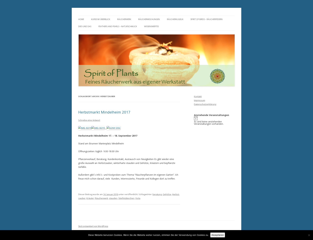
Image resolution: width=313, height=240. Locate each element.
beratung (157, 194)
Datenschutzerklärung (205, 104)
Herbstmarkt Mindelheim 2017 (104, 112)
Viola (137, 198)
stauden (113, 198)
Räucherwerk (124, 19)
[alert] (214, 120)
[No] (309, 235)
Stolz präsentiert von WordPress (93, 226)
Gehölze (167, 194)
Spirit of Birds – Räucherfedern (206, 19)
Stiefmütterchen (126, 198)
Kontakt (198, 96)
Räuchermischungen (149, 19)
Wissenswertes (151, 26)
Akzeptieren (217, 235)
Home (81, 19)
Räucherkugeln (175, 19)
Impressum (199, 100)
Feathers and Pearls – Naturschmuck (117, 26)
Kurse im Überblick (100, 19)
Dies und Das (84, 26)
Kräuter (90, 198)
